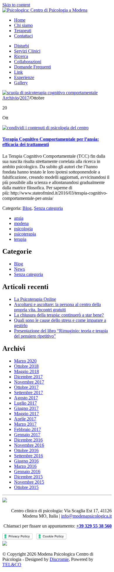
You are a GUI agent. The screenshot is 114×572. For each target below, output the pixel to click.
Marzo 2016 (25, 466)
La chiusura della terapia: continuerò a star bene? (59, 314)
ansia (18, 218)
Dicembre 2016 (28, 439)
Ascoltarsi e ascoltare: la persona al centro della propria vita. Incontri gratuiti (57, 307)
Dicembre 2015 (28, 476)
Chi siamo (23, 25)
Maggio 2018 (26, 371)
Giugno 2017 (26, 408)
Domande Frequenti (32, 66)
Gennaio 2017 (27, 434)
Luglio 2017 (25, 403)
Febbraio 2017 (27, 429)
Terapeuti (22, 30)
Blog (27, 208)
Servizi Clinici (27, 51)
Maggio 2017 (26, 413)
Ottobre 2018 (26, 366)
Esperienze (24, 77)
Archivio (10, 97)
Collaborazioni (27, 61)
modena (21, 223)
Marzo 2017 (25, 424)
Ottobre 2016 (26, 450)
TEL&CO (11, 564)
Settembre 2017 (28, 392)
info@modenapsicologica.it (86, 515)
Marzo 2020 (25, 360)
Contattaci (23, 35)
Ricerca (21, 56)
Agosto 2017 (26, 397)
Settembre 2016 (28, 455)
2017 (24, 97)
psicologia (23, 228)
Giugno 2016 (26, 460)
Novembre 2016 (29, 445)
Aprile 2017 (25, 418)
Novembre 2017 (29, 381)
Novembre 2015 (29, 482)
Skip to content (16, 4)
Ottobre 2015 (26, 487)
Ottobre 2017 (26, 387)
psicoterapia (25, 233)
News (19, 269)
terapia (20, 239)
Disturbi (21, 45)
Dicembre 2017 (28, 376)
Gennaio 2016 (27, 471)
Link (18, 72)
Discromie (59, 559)
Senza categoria (48, 208)
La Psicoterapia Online (35, 299)
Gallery (21, 82)
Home (19, 20)
